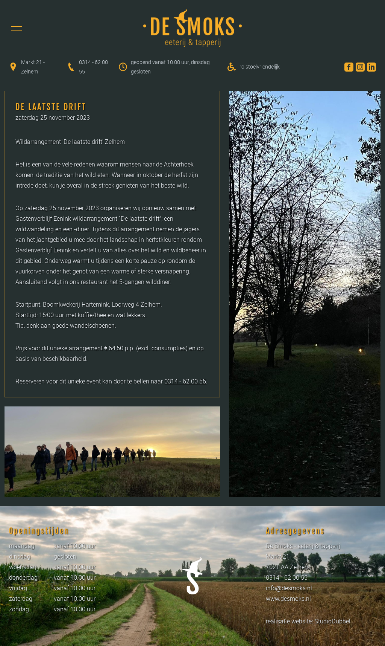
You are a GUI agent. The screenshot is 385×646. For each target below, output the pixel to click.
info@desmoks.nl (289, 588)
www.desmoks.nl (288, 598)
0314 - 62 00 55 (185, 381)
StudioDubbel (332, 621)
